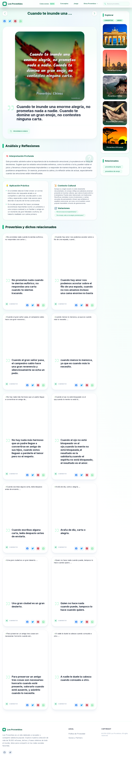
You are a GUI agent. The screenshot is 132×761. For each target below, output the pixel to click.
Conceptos (64, 3)
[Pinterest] (15, 21)
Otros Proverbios (90, 3)
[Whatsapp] (21, 21)
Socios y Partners (75, 738)
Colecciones (47, 4)
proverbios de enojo (112, 171)
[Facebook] (4, 21)
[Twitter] (10, 21)
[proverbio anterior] (4, 13)
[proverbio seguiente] (94, 13)
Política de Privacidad (76, 734)
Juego (76, 3)
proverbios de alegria (113, 167)
